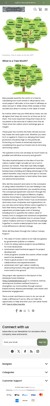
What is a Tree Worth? (15, 61)
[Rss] (31, 351)
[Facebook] (16, 310)
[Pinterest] (33, 310)
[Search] (35, 9)
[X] (29, 310)
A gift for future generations (25, 3)
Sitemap (32, 387)
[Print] (25, 310)
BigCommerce (39, 390)
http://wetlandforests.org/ (14, 281)
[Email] (21, 310)
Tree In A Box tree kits (15, 304)
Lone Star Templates (19, 390)
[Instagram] (37, 351)
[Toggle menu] (46, 9)
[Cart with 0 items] (40, 9)
